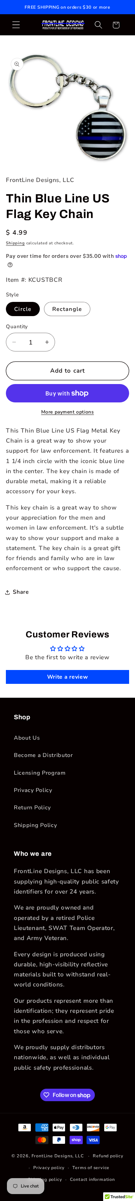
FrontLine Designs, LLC (59, 1156)
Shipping (15, 243)
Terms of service (90, 1167)
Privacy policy (49, 1167)
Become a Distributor (43, 755)
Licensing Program (40, 773)
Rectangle (67, 309)
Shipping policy (45, 1179)
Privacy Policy (33, 790)
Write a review (67, 677)
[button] (16, 25)
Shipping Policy (35, 825)
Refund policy (108, 1156)
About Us (27, 738)
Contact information (92, 1179)
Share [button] (21, 592)
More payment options (67, 412)
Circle (23, 309)
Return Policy (32, 807)
